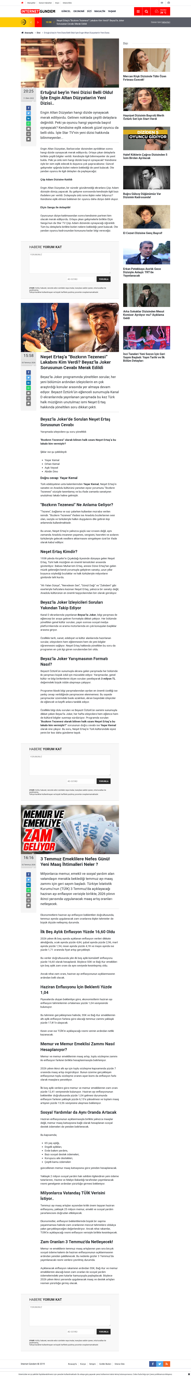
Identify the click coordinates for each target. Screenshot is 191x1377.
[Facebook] (28, 108)
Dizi (89, 11)
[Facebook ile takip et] (152, 1364)
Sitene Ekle (67, 3)
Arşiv (57, 3)
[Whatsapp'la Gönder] (28, 123)
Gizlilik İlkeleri (105, 1364)
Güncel (66, 11)
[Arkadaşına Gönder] (28, 129)
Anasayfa (72, 1364)
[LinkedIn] (28, 118)
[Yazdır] (28, 134)
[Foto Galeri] (168, 2)
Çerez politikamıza (157, 1374)
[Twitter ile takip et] (159, 1364)
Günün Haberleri (45, 3)
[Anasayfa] (22, 3)
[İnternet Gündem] (38, 11)
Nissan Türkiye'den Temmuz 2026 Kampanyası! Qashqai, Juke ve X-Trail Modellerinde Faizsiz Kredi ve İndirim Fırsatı (92, 22)
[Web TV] (161, 2)
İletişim (92, 1364)
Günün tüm (160, 22)
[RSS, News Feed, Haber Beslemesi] (166, 1364)
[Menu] (138, 11)
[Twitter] (28, 113)
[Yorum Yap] (28, 139)
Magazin (99, 11)
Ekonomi (79, 11)
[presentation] (30, 22)
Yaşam (112, 11)
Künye (83, 1364)
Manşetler (31, 3)
